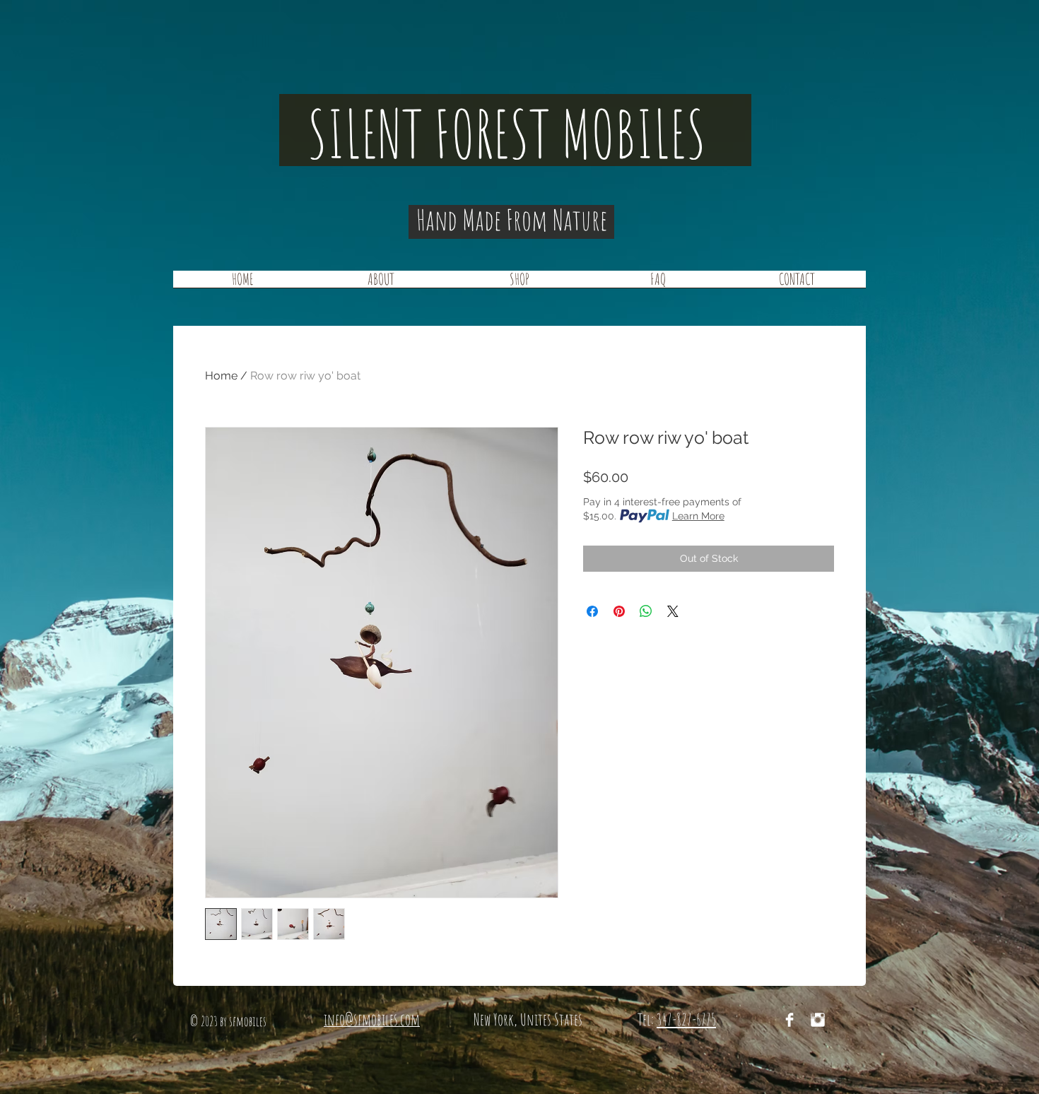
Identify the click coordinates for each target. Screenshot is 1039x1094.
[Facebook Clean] (789, 1020)
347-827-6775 (686, 1019)
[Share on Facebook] (592, 611)
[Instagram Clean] (818, 1020)
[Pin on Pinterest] (619, 611)
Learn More (698, 516)
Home (221, 375)
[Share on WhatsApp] (646, 611)
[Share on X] (672, 611)
